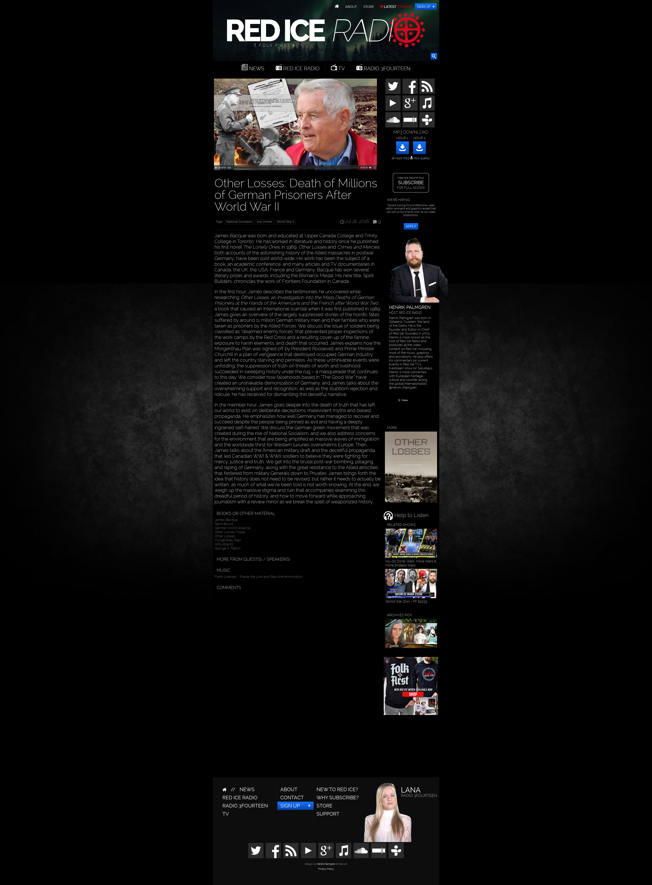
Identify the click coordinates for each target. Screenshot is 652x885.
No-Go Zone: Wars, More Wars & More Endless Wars (410, 563)
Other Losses (224, 536)
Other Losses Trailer (230, 532)
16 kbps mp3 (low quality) (411, 158)
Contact (292, 797)
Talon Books (223, 524)
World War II (285, 221)
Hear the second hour (411, 182)
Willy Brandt (223, 544)
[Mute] (370, 167)
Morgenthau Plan (227, 540)
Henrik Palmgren (326, 864)
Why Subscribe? (337, 797)
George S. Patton (227, 548)
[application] (295, 124)
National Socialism (239, 221)
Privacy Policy (326, 869)
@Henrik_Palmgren (403, 387)
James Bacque (226, 520)
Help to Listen (411, 515)
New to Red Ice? (337, 789)
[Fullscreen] (374, 167)
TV (341, 68)
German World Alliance (232, 528)
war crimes (264, 221)
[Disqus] (296, 634)
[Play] (216, 167)
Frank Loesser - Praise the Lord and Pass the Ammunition (258, 577)
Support (327, 814)
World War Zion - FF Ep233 (406, 601)
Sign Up (423, 7)
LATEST (397, 7)
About (351, 7)
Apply (411, 226)
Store (368, 7)
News (256, 68)
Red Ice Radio (301, 68)
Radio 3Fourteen (386, 68)
